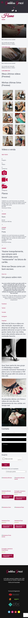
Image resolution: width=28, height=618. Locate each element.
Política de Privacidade (14, 582)
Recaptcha (4, 455)
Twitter (3, 308)
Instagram (4, 316)
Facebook (4, 304)
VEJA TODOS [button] (5, 154)
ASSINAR (4, 214)
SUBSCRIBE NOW (6, 47)
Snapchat (4, 320)
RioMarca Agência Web (18, 580)
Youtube (4, 312)
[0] (12, 11)
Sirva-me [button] (4, 274)
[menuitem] (14, 7)
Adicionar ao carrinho (7, 497)
